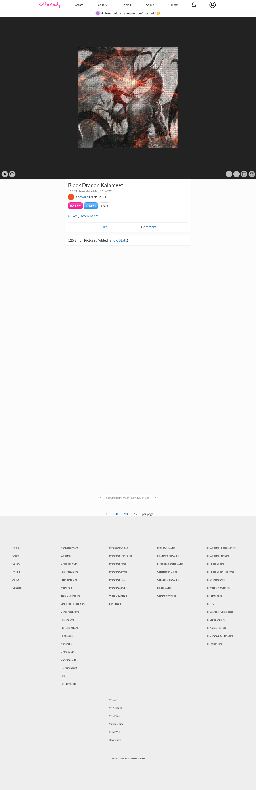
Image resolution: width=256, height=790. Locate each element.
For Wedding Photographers (221, 547)
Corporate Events (70, 611)
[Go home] (244, 174)
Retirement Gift (69, 667)
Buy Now (75, 205)
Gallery (102, 4)
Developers (115, 739)
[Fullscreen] (251, 174)
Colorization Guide (167, 571)
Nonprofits (66, 643)
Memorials (66, 587)
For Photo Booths (215, 563)
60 (116, 514)
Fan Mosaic (115, 603)
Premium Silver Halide (120, 555)
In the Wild (114, 731)
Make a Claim (116, 723)
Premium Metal (117, 579)
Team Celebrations (70, 595)
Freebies (91, 205)
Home (15, 547)
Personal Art (67, 619)
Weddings (66, 555)
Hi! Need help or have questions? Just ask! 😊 (130, 13)
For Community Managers (219, 635)
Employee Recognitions (73, 603)
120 (136, 514)
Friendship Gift (69, 579)
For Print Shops (214, 595)
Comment (149, 227)
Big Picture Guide (166, 547)
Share (104, 205)
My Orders (114, 715)
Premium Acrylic (118, 587)
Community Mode (166, 595)
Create (79, 4)
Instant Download (118, 547)
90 (126, 514)
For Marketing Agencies (218, 587)
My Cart (113, 699)
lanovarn (81, 197)
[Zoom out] (236, 174)
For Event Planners (215, 579)
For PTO (210, 603)
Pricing (126, 4)
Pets (63, 675)
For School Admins (215, 619)
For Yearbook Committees (219, 611)
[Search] (12, 174)
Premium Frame (117, 563)
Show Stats (118, 240)
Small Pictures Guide (168, 555)
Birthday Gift (67, 651)
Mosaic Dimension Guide (170, 563)
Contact (173, 4)
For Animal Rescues (216, 627)
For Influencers (214, 643)
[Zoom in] (229, 174)
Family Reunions (69, 571)
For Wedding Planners (217, 555)
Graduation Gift (69, 563)
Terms (121, 758)
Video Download (118, 595)
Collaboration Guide (168, 579)
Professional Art (69, 627)
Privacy (114, 758)
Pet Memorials (68, 683)
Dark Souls (97, 197)
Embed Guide (164, 587)
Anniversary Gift (69, 547)
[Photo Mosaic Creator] (50, 5)
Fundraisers (67, 635)
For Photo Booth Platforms (220, 571)
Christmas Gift (68, 659)
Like (104, 227)
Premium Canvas (118, 571)
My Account (115, 707)
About (150, 4)
